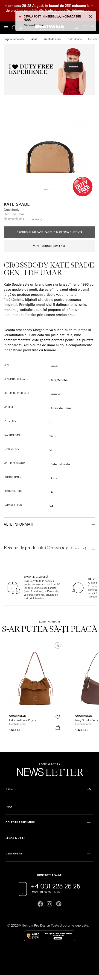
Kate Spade (75, 39)
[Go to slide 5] (57, 744)
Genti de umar (52, 39)
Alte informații (19, 524)
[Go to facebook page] (40, 904)
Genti (34, 39)
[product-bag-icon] (57, 727)
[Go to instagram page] (49, 904)
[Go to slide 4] (53, 744)
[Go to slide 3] (53, 188)
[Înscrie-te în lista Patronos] (88, 789)
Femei (54, 366)
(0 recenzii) (34, 219)
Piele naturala (60, 464)
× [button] (90, 16)
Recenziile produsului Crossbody (45, 547)
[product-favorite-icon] (57, 717)
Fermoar (56, 394)
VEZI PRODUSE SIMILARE (49, 246)
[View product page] (35, 680)
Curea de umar (60, 408)
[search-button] (14, 27)
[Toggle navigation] (6, 27)
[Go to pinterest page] (58, 904)
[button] (58, 645)
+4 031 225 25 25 (55, 886)
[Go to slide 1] (46, 188)
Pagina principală (14, 39)
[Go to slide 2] (49, 188)
